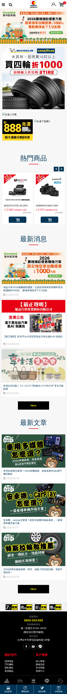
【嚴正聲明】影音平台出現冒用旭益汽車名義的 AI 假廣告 (33, 336)
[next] (61, 169)
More (33, 405)
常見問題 (40, 667)
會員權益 (9, 671)
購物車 (17, 220)
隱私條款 (9, 667)
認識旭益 (9, 661)
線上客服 (40, 661)
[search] (10, 5)
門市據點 (9, 664)
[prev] (56, 169)
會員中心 (40, 671)
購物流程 (40, 664)
